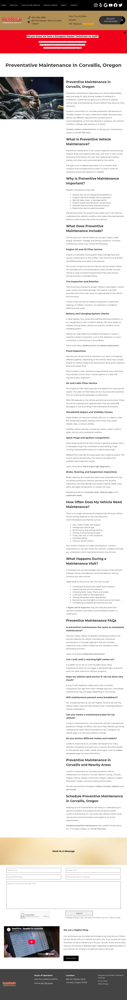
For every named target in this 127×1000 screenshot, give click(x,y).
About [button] (64, 5)
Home (3, 5)
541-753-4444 (84, 133)
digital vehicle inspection (79, 607)
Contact (74, 5)
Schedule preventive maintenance (81, 826)
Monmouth (71, 789)
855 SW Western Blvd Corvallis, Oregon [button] (46, 22)
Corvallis (107, 786)
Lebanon (116, 786)
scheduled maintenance (94, 654)
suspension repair (74, 495)
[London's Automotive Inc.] (11, 20)
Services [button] (14, 5)
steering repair (106, 492)
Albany (99, 786)
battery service (89, 345)
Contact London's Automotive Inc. (81, 129)
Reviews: (75, 24)
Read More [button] (71, 958)
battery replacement (109, 345)
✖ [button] (125, 32)
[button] (96, 5)
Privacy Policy (103, 981)
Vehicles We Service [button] (30, 5)
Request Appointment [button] (111, 20)
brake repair (93, 492)
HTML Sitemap (103, 984)
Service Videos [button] (50, 5)
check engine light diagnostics (96, 466)
